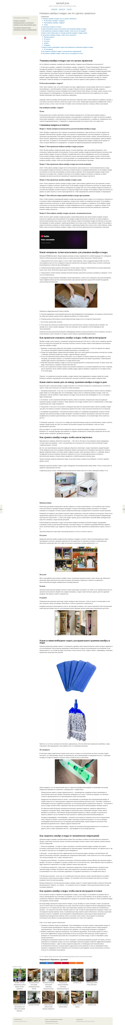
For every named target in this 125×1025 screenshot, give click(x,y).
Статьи (69, 9)
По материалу (48, 49)
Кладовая (47, 45)
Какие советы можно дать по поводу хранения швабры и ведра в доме (64, 33)
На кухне (47, 41)
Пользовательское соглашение (56, 1019)
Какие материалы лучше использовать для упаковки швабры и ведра (64, 29)
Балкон (46, 43)
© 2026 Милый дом (18, 1019)
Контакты (47, 1019)
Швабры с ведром (48, 956)
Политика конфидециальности (51, 1021)
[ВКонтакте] (47, 963)
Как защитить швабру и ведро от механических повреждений (61, 51)
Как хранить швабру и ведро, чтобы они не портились (59, 35)
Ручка (46, 25)
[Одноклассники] (76, 963)
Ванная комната (49, 37)
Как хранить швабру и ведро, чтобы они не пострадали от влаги (62, 53)
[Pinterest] (61, 963)
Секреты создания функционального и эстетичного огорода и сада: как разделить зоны (25, 23)
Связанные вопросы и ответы (51, 27)
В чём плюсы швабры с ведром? (54, 21)
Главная (54, 9)
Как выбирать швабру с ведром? (54, 23)
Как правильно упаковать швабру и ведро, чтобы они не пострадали (64, 31)
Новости (62, 9)
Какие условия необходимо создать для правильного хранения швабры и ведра (67, 47)
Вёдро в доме (56, 956)
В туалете (47, 39)
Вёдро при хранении (63, 956)
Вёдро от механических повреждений (84, 956)
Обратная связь (79, 1019)
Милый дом (62, 3)
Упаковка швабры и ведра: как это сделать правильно (59, 19)
